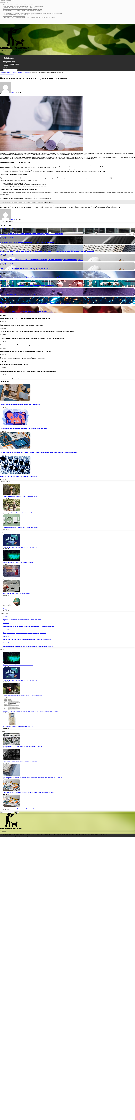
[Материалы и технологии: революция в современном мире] (11, 806)
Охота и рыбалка (7, 60)
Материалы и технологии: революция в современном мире (25, 268)
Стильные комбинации (12, 63)
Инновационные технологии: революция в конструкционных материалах (23, 10)
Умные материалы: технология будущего (17, 294)
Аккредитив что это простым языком (13, 609)
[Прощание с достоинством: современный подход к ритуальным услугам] (11, 694)
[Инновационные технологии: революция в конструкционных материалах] (11, 744)
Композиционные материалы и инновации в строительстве (20, 404)
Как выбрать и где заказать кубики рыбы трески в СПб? (18, 726)
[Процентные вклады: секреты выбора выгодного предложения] (11, 545)
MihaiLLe (13, 92)
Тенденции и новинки (9, 61)
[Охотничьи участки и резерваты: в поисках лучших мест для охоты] (11, 495)
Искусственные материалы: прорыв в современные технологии (20, 11)
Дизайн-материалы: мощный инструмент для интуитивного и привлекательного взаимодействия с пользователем (38, 452)
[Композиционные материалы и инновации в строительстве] (15, 401)
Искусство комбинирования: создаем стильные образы (17, 14)
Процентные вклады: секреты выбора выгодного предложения (20, 7)
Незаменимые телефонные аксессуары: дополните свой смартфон (20, 527)
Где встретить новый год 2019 (11, 578)
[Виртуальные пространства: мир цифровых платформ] (15, 473)
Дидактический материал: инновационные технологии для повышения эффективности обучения (29, 17)
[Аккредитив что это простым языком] (11, 607)
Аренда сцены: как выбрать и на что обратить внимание (18, 4)
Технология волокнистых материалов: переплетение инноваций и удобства (32, 277)
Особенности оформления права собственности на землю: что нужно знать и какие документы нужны (30, 711)
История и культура (8, 58)
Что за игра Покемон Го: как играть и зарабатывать (16, 593)
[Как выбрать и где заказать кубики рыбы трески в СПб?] (11, 724)
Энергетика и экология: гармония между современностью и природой (23, 428)
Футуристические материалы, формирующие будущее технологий (28, 285)
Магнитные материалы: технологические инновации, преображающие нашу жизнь (35, 303)
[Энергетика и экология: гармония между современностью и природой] (15, 425)
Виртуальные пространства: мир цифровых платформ (18, 476)
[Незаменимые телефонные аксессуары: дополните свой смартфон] (11, 525)
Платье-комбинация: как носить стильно (14, 16)
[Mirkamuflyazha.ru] (16, 50)
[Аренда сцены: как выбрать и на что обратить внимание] (11, 561)
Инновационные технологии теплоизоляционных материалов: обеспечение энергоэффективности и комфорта (32, 13)
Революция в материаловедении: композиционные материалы (26, 311)
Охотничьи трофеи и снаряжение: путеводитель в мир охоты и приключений (23, 512)
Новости (5, 65)
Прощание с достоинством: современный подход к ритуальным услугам (22, 9)
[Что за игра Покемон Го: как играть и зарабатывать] (11, 591)
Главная (2, 72)
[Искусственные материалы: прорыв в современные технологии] (11, 760)
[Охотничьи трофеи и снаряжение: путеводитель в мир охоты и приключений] (11, 510)
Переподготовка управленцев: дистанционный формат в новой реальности (23, 6)
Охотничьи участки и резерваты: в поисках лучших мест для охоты (21, 497)
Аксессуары (6, 57)
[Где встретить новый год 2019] (11, 576)
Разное (5, 67)
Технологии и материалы (13, 64)
